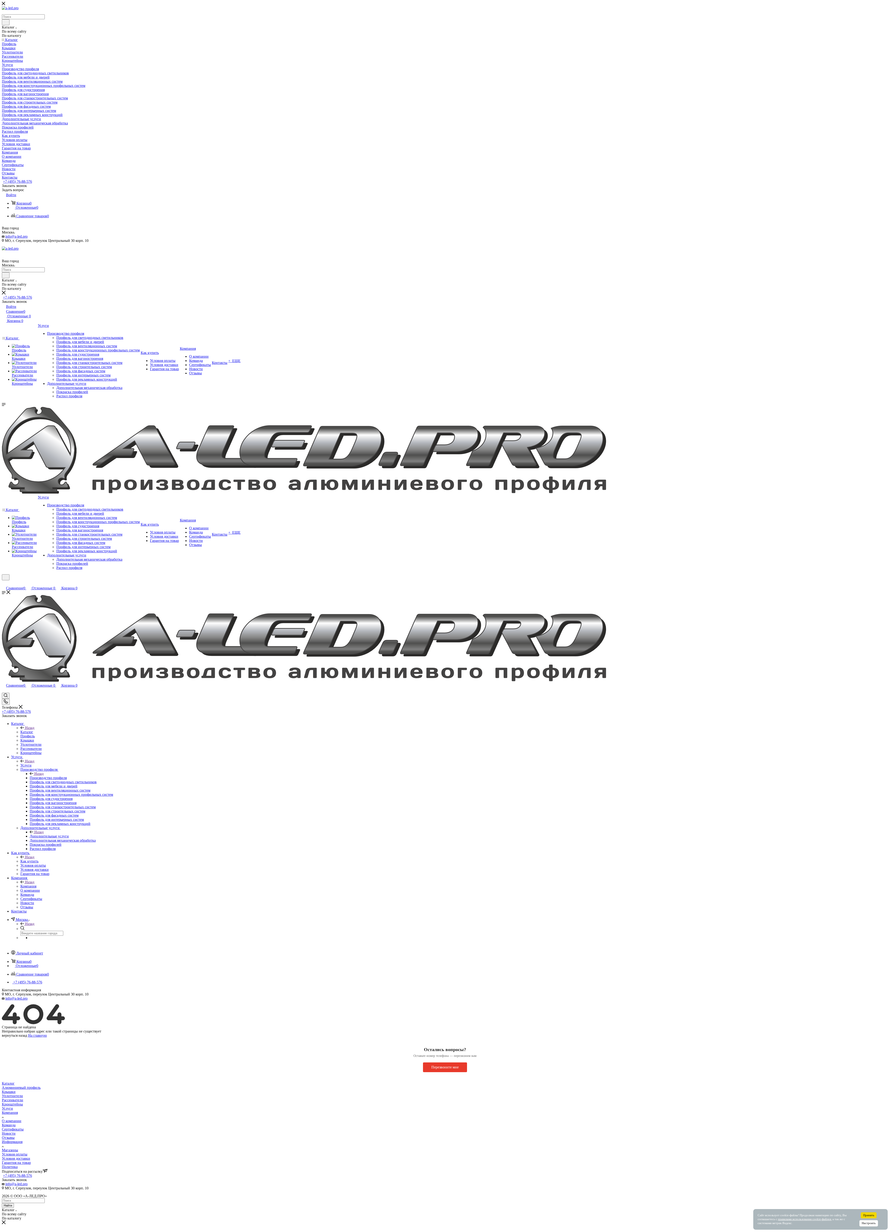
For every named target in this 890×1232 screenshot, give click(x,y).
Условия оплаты (14, 1154)
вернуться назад (14, 1035)
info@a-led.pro (16, 236)
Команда (9, 1125)
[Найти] (6, 22)
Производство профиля (48, 778)
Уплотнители (12, 1096)
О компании (11, 1121)
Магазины (10, 1150)
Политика (10, 1167)
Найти (8, 1205)
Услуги (26, 765)
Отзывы (8, 1138)
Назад (29, 728)
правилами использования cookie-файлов (804, 1219)
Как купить (29, 861)
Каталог (26, 732)
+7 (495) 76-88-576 (17, 181)
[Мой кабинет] (4, 583)
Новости (9, 1133)
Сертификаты (13, 1129)
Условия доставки (16, 1158)
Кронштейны (12, 1104)
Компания (28, 886)
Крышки (9, 1092)
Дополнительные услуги (49, 836)
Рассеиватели (12, 1100)
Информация (12, 1142)
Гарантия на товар (16, 1163)
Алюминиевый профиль (21, 1088)
